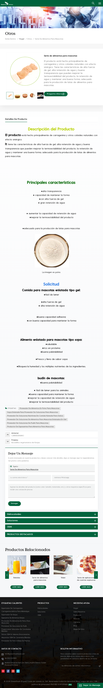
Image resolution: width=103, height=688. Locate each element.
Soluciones (41, 612)
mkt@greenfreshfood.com (15, 654)
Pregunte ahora (54, 94)
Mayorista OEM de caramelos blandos (16, 637)
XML (96, 681)
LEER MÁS (16, 587)
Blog (75, 626)
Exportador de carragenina (12, 608)
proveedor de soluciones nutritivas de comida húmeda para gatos (35, 416)
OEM (39, 615)
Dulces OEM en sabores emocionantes (16, 634)
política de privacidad (41, 684)
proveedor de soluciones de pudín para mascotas (27, 423)
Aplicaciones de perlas (86, 579)
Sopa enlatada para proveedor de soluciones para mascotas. (32, 412)
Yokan (40, 578)
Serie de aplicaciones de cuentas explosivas (63, 579)
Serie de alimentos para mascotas (24, 469)
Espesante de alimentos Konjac (13, 618)
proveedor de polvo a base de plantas (16, 641)
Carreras (76, 622)
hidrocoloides (43, 608)
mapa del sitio (78, 629)
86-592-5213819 (10, 658)
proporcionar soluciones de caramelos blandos (16, 630)
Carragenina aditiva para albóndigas (15, 611)
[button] (96, 575)
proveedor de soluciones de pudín (14, 626)
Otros (29, 39)
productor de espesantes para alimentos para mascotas (30, 427)
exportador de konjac (10, 615)
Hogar (21, 39)
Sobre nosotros (79, 612)
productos (77, 615)
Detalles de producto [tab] (16, 119)
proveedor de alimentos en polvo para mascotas (39, 408)
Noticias (76, 619)
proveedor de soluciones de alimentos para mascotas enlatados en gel (36, 419)
